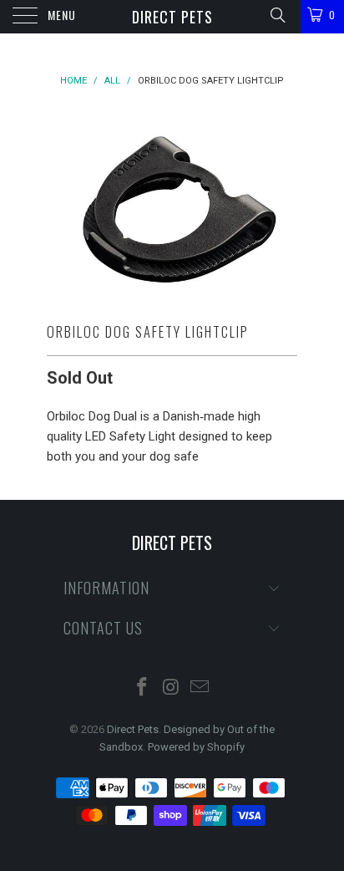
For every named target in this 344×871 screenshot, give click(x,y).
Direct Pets (172, 17)
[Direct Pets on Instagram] (171, 688)
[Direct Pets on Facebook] (141, 688)
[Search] (277, 15)
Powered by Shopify (196, 747)
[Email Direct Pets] (200, 688)
